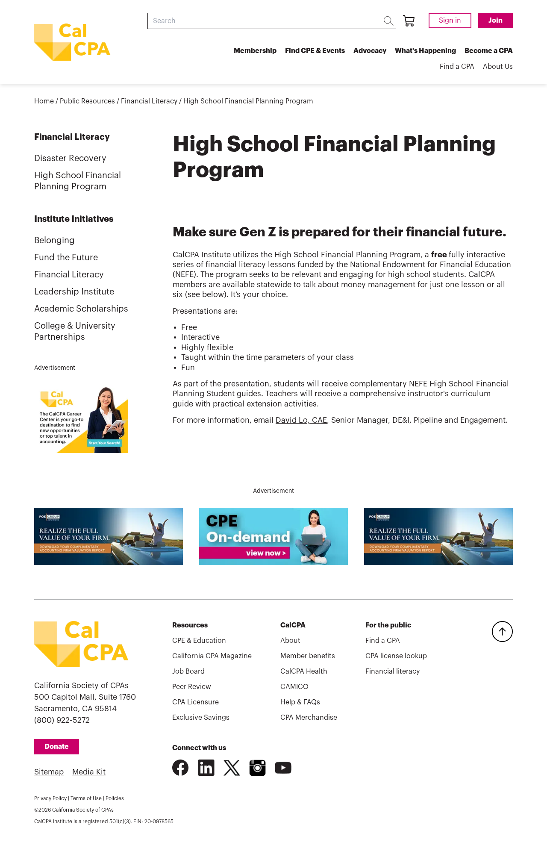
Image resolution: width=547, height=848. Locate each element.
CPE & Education (199, 640)
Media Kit (89, 772)
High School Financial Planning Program (248, 101)
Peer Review (191, 686)
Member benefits (307, 656)
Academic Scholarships (81, 309)
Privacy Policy (50, 798)
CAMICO (294, 686)
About (290, 640)
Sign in (450, 20)
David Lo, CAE (301, 420)
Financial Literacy (149, 101)
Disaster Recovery (70, 158)
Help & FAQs (300, 702)
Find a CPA (457, 66)
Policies (115, 798)
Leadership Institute (74, 292)
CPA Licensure (195, 702)
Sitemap (49, 772)
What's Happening (425, 50)
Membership (255, 50)
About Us (498, 66)
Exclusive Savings (200, 717)
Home (44, 101)
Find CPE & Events (315, 50)
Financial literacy (392, 671)
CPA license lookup (396, 656)
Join (495, 20)
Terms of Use (86, 798)
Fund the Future (66, 257)
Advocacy (369, 50)
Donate (56, 746)
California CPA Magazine (212, 656)
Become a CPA (489, 50)
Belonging (54, 240)
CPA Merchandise (308, 717)
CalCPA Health (303, 671)
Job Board (188, 671)
